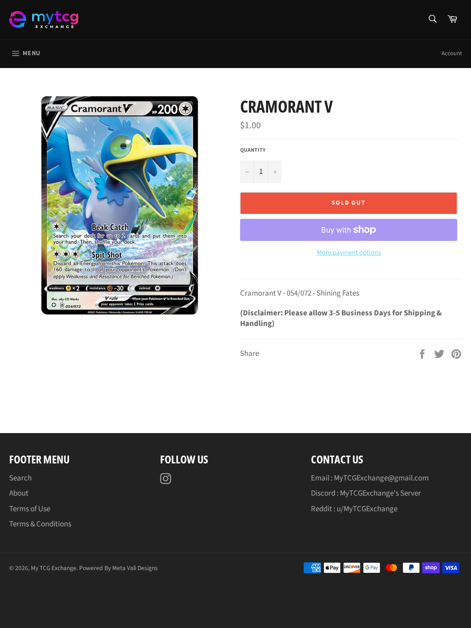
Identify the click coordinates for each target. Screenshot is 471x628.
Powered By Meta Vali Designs (118, 568)
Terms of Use (29, 508)
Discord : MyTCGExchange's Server (366, 493)
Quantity (252, 150)
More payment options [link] (349, 252)
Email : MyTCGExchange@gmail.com (370, 478)
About (19, 493)
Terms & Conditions (40, 524)
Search (20, 478)
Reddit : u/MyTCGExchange (354, 508)
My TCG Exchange (53, 568)
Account (452, 53)
